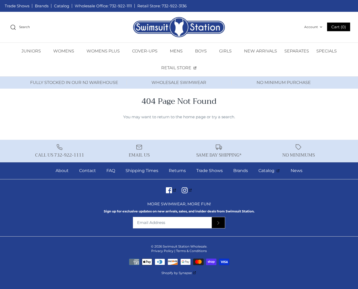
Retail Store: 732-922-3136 (162, 6)
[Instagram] (187, 190)
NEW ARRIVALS (260, 51)
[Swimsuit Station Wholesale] (179, 27)
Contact (87, 170)
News (296, 170)
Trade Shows (17, 6)
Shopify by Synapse (176, 273)
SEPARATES (296, 51)
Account (311, 27)
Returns (177, 170)
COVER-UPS (145, 51)
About (62, 170)
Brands (41, 6)
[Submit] (218, 222)
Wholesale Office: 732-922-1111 (103, 6)
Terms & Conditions (191, 251)
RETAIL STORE (176, 67)
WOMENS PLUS (103, 51)
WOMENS (64, 51)
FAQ (110, 170)
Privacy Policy (162, 251)
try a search (223, 116)
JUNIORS (31, 51)
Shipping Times (142, 170)
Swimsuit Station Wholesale (185, 246)
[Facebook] (171, 190)
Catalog (61, 6)
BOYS (201, 51)
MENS (177, 51)
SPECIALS (326, 51)
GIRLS (226, 51)
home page (194, 116)
